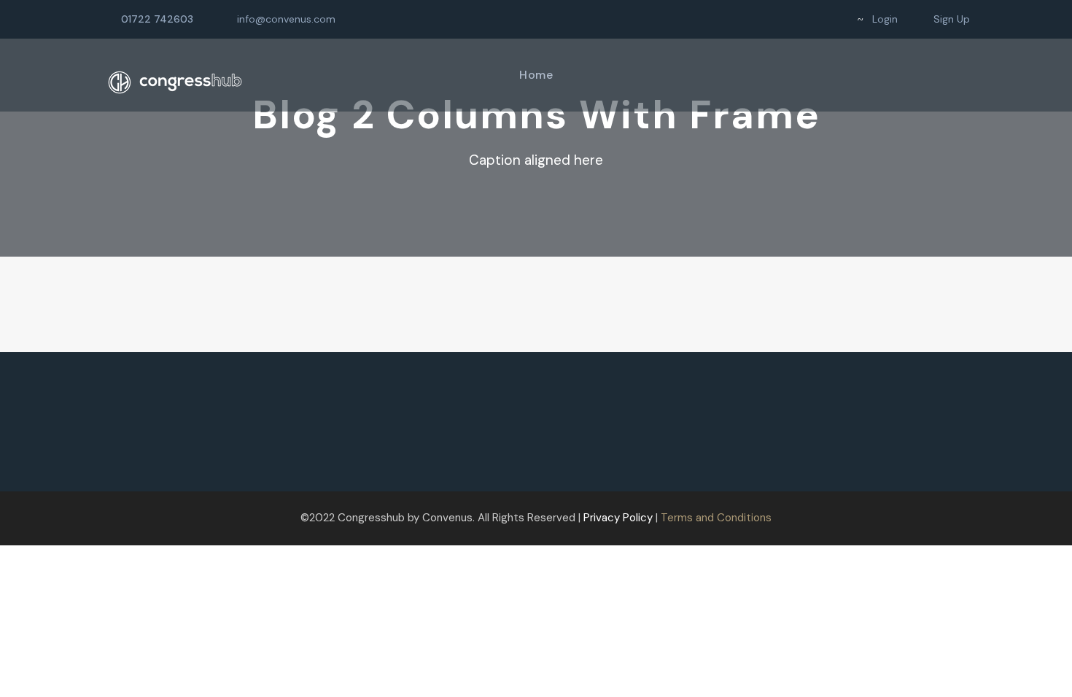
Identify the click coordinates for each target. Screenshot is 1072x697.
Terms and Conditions (716, 517)
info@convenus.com (286, 19)
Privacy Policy (618, 517)
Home (536, 74)
